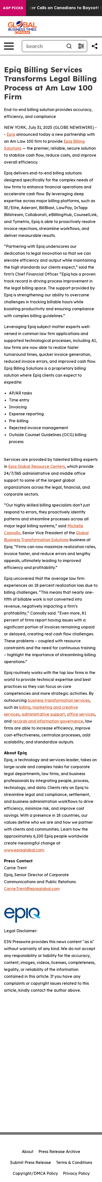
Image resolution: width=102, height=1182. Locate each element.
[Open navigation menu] (9, 46)
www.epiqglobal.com (24, 849)
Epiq (11, 134)
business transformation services (59, 700)
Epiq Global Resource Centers (36, 466)
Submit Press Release (30, 1162)
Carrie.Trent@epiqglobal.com (32, 888)
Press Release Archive (59, 1151)
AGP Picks (13, 8)
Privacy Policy (76, 1173)
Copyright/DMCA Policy (35, 1173)
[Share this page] (94, 46)
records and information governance (48, 721)
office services (81, 714)
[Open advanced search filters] (81, 46)
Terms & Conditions (74, 1162)
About (27, 1151)
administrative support (43, 714)
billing (24, 707)
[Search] (69, 46)
